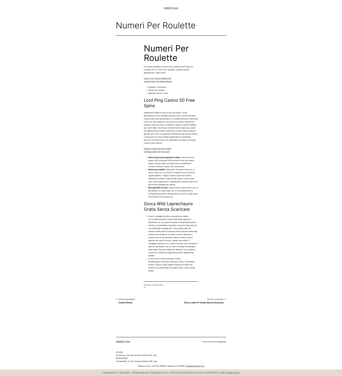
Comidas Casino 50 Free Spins (157, 152)
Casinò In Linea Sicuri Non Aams (157, 149)
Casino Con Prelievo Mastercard (157, 78)
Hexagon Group (232, 373)
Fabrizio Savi (171, 8)
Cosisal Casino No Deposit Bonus (158, 81)
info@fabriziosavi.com (195, 366)
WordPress (222, 342)
